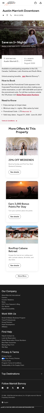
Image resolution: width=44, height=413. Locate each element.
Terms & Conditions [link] (8, 121)
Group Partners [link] (7, 322)
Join (23, 76)
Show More (22, 276)
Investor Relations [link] (8, 300)
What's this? (26, 111)
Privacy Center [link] (7, 356)
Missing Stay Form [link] (8, 345)
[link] (11, 358)
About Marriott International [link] (11, 295)
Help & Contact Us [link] (8, 336)
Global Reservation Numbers (27, 95)
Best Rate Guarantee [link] (9, 342)
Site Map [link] (5, 347)
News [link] (3, 302)
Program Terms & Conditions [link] (11, 363)
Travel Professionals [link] (8, 320)
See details (14, 172)
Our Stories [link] (5, 306)
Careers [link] (4, 297)
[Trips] (35, 2)
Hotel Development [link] (8, 324)
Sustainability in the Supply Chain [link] (13, 365)
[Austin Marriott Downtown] (3, 15)
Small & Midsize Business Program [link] (13, 318)
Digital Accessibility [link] (8, 309)
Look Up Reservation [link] (9, 338)
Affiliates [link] (4, 327)
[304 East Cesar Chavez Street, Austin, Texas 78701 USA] (7, 15)
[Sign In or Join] (40, 2)
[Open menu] (3, 3)
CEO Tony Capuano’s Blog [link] (11, 304)
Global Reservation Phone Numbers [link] (14, 340)
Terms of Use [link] (6, 361)
